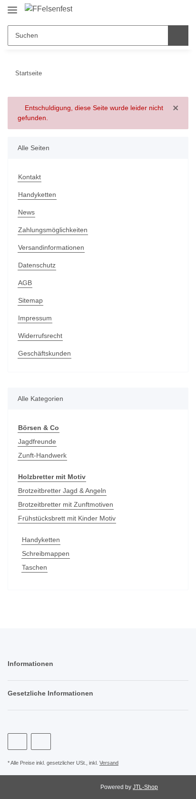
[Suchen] (178, 35)
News (26, 212)
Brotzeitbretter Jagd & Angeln (62, 490)
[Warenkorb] (179, 10)
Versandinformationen (51, 247)
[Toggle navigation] (12, 6)
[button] (162, 10)
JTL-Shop (145, 787)
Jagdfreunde (37, 441)
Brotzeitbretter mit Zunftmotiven (65, 504)
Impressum (35, 318)
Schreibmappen (45, 553)
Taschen (34, 567)
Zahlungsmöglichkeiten (53, 230)
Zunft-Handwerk (42, 455)
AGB (25, 283)
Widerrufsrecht (40, 335)
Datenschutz (37, 265)
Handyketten (37, 194)
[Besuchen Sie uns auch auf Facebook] (17, 741)
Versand (108, 763)
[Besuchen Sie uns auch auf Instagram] (40, 741)
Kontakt (29, 177)
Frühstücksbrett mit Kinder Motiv (67, 518)
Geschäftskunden (44, 353)
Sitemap (30, 300)
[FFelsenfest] (48, 9)
